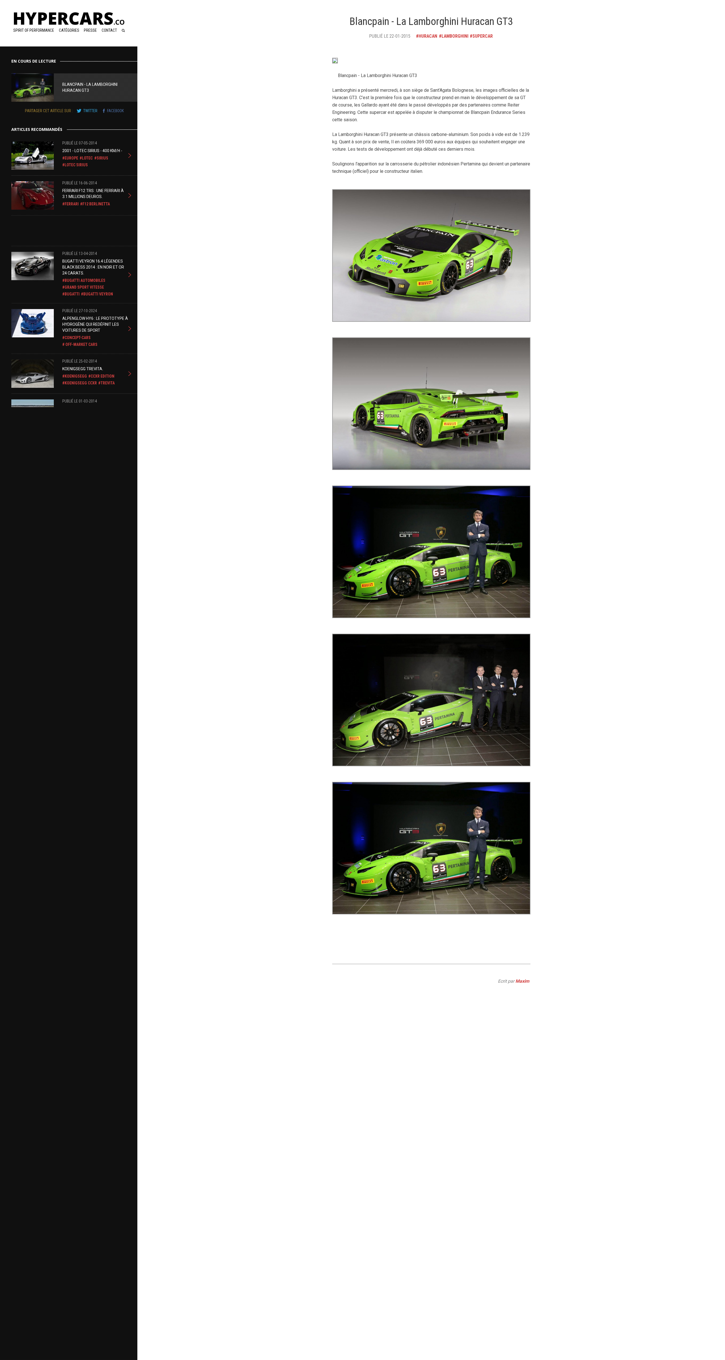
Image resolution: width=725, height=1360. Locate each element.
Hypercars (68, 18)
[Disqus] (431, 1126)
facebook (115, 110)
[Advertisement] (56, 230)
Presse (90, 30)
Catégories (69, 30)
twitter (90, 110)
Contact (109, 30)
